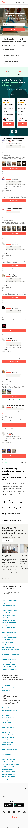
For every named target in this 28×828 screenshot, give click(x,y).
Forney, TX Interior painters (8, 642)
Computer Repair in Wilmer (8, 776)
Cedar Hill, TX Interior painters (9, 652)
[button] (4, 163)
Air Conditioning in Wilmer (8, 727)
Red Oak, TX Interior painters (9, 617)
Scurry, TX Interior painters (8, 664)
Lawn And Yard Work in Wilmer (9, 710)
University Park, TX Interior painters (10, 654)
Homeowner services (6, 785)
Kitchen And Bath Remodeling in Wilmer (11, 725)
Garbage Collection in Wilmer (9, 759)
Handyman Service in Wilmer (9, 739)
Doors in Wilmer (5, 757)
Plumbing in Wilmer (6, 708)
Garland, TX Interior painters (9, 659)
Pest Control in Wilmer (7, 769)
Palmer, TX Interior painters (8, 630)
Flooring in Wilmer (6, 754)
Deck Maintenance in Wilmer (8, 762)
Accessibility (14, 823)
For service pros (5, 789)
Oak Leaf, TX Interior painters (9, 622)
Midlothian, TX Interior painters (9, 669)
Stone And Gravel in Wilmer (8, 771)
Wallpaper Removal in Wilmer (9, 688)
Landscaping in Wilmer (7, 779)
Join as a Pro (18, 2)
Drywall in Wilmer (6, 690)
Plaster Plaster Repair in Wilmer (9, 749)
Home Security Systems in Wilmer (10, 747)
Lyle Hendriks (23, 555)
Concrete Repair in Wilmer (8, 717)
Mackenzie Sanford (6, 555)
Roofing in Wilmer (6, 712)
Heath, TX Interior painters (8, 644)
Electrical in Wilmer (6, 722)
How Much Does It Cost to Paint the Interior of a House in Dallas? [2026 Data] (9, 561)
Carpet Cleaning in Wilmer (8, 737)
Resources (4, 792)
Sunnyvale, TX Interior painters (9, 637)
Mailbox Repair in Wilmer (8, 742)
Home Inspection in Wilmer (8, 735)
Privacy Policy (17, 821)
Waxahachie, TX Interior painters (10, 657)
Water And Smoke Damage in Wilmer (11, 764)
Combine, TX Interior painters (9, 608)
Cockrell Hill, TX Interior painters (10, 640)
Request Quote (14, 168)
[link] (4, 119)
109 (22, 462)
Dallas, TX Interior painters (8, 605)
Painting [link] (3, 6)
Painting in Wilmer (6, 685)
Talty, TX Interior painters (8, 647)
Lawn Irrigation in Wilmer (8, 732)
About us (4, 796)
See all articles (7, 540)
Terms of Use (10, 821)
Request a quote (8, 124)
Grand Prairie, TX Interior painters (10, 667)
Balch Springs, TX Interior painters (10, 613)
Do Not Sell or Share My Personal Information (14, 825)
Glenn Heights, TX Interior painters (10, 625)
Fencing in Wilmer (6, 715)
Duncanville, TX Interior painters (10, 635)
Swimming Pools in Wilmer (8, 774)
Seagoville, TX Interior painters (9, 610)
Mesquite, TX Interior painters (9, 615)
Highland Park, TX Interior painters (10, 649)
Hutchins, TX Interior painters (9, 598)
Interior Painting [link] (10, 6)
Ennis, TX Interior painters (8, 662)
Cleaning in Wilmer (6, 744)
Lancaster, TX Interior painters (9, 600)
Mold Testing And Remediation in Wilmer (12, 720)
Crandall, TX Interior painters (9, 632)
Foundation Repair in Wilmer (9, 766)
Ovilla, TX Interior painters (8, 620)
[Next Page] (25, 463)
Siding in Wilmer (6, 730)
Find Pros (14, 30)
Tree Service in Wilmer (7, 752)
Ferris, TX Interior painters (8, 603)
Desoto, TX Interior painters (8, 627)
